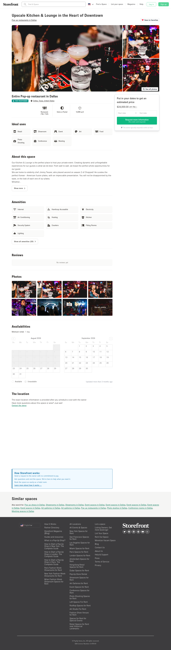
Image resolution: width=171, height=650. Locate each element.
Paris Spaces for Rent (79, 552)
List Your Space (101, 533)
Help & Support (101, 554)
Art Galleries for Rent (79, 583)
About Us (99, 551)
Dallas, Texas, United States (43, 101)
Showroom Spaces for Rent (79, 578)
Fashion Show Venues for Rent (79, 613)
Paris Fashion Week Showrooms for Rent (53, 569)
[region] (62, 441)
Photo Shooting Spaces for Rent (80, 597)
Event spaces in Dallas (95, 505)
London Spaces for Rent (80, 555)
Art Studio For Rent (78, 609)
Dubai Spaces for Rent (79, 570)
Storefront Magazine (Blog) (53, 532)
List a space (100, 524)
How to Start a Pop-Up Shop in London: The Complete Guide (54, 554)
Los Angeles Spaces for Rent (80, 544)
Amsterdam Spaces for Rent (79, 560)
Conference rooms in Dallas (140, 508)
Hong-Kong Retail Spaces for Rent (77, 566)
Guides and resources (53, 537)
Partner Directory (51, 527)
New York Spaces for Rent (79, 532)
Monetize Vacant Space (105, 540)
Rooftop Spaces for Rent (80, 605)
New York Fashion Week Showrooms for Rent (54, 574)
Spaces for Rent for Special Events (78, 619)
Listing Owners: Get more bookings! (103, 528)
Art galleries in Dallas (50, 508)
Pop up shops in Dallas (35, 505)
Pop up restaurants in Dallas (93, 508)
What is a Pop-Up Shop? (54, 540)
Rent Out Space (101, 537)
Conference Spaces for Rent (79, 591)
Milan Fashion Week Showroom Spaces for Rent (53, 581)
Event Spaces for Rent (79, 587)
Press (97, 558)
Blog (97, 544)
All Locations (75, 524)
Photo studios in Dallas (117, 508)
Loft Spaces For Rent (79, 602)
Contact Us (100, 547)
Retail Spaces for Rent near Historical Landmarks (79, 626)
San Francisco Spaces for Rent (79, 538)
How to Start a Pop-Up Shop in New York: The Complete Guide (54, 546)
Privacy (98, 565)
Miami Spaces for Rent (79, 548)
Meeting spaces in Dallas (23, 511)
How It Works (50, 524)
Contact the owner (19, 405)
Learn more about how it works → (28, 485)
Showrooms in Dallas (55, 505)
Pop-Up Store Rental (78, 574)
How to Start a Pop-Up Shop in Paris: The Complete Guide (54, 562)
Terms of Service (102, 562)
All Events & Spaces (78, 527)
